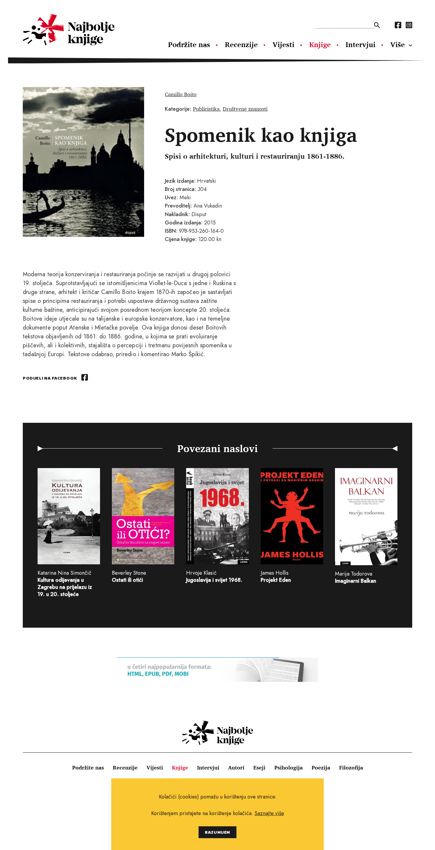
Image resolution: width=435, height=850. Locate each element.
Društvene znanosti (245, 108)
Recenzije (241, 44)
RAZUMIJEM (217, 832)
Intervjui (361, 44)
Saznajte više (269, 813)
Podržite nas (189, 44)
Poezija (321, 767)
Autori (236, 767)
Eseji (259, 767)
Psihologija (288, 767)
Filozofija (351, 767)
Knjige (320, 44)
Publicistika (206, 108)
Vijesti (283, 44)
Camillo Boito (180, 94)
